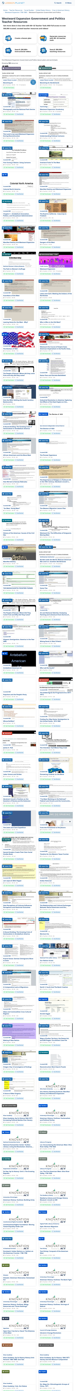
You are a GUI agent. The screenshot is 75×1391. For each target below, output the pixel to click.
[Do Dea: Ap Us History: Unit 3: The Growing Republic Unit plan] (19, 1167)
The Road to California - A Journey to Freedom (53, 215)
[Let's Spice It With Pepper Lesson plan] (19, 876)
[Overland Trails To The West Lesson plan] (56, 158)
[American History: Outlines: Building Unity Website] (19, 1193)
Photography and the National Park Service (19, 109)
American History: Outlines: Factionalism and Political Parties (55, 1119)
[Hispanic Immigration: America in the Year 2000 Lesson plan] (19, 637)
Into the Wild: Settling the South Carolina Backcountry (18, 401)
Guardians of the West (11, 296)
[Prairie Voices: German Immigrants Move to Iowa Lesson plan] (19, 956)
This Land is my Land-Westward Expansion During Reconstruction (18, 135)
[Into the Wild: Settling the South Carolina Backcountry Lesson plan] (19, 397)
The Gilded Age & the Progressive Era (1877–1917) (55, 694)
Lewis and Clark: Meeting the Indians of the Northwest (56, 295)
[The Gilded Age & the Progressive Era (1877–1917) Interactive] (56, 690)
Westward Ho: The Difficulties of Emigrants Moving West (55, 534)
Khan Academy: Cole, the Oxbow (15, 1386)
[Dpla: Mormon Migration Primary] (56, 1220)
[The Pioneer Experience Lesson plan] (56, 450)
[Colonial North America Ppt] (19, 184)
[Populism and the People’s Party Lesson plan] (19, 690)
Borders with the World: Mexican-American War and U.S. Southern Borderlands (55, 561)
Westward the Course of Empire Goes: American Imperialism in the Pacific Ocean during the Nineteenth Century (55, 349)
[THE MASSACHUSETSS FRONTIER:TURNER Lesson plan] (19, 583)
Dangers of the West (47, 242)
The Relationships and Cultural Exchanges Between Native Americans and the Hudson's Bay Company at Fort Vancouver (55, 907)
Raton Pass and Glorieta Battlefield (53, 375)
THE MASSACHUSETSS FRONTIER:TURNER (18, 588)
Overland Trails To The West (50, 163)
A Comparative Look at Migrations (15, 987)
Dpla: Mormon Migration (49, 1227)
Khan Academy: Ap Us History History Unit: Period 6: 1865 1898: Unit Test (18, 1359)
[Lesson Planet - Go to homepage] (14, 3)
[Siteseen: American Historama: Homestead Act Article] (19, 1273)
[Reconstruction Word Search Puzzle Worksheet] (56, 1061)
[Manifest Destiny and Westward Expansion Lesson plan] (56, 184)
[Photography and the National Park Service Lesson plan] (19, 105)
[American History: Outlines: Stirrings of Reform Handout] (56, 1300)
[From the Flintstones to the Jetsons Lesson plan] (56, 823)
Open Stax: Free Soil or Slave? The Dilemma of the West (19, 1332)
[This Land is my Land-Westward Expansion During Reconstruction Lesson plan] (19, 131)
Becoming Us (8, 83)
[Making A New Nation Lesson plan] (19, 1036)
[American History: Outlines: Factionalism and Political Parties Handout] (56, 1113)
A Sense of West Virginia (12, 1094)
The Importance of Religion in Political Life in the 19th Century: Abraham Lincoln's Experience (55, 482)
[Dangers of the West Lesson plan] (56, 238)
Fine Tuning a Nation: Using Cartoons (17, 163)
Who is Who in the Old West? (50, 322)
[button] (68, 3)
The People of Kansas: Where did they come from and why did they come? (19, 374)
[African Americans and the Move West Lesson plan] (19, 450)
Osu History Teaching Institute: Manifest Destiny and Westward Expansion (55, 1093)
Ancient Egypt (45, 1014)
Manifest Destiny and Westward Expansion (55, 189)
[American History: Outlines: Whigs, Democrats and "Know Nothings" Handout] (19, 1300)
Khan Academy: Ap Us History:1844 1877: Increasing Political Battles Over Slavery (18, 1119)
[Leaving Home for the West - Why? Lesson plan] (19, 317)
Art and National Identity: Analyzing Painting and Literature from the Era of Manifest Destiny (54, 615)
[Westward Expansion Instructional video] (56, 264)
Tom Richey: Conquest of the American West (54, 1252)
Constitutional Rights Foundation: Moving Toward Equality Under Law (18, 1226)
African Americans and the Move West (17, 455)
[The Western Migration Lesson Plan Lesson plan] (56, 504)
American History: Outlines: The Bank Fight (56, 1280)
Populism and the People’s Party (15, 695)
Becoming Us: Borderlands (49, 83)
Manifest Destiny (9, 562)
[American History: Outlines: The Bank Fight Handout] (56, 1273)
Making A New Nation (11, 1040)
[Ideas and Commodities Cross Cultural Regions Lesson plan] (19, 1009)
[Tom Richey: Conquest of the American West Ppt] (56, 1246)
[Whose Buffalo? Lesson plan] (19, 716)
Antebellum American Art (12, 668)
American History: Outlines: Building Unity (18, 1200)
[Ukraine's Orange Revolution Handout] (56, 1326)
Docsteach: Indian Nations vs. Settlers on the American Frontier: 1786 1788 (18, 1252)
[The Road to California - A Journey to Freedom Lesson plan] (56, 211)
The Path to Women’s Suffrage (14, 269)
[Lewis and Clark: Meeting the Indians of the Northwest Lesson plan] (56, 291)
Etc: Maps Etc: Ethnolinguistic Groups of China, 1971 (54, 1385)
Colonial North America (11, 189)
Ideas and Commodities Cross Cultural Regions (17, 1013)
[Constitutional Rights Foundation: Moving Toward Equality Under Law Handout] (19, 1220)
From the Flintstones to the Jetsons (53, 828)
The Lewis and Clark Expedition (14, 828)
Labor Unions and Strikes (12, 774)
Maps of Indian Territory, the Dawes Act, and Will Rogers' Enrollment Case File (54, 1039)
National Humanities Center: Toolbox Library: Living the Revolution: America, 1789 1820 (17, 1147)
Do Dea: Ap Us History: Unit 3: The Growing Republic (18, 1172)
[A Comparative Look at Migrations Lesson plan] (19, 982)
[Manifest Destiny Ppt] (19, 557)
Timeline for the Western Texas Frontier (54, 854)
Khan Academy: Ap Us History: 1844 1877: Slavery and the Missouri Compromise (55, 1359)
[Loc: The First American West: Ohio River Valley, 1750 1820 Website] (56, 1167)
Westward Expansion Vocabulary (52, 109)
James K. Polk (8, 748)
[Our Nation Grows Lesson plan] (56, 956)
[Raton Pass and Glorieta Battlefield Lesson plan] (56, 371)
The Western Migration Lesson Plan (53, 508)
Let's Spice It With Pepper (12, 881)
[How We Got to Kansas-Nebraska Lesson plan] (19, 477)
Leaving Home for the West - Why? (15, 322)
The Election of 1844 (10, 349)
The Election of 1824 (47, 429)
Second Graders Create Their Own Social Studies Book (17, 853)
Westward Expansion (47, 269)
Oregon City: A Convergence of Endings (17, 1067)
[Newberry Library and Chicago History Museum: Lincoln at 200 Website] (56, 1193)
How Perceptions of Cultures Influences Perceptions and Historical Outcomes (17, 906)
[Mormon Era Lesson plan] (56, 929)
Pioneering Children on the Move (52, 774)
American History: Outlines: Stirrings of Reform (54, 1305)
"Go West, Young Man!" (11, 508)
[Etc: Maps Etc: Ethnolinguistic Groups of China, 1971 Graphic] (56, 1379)
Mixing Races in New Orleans (50, 641)
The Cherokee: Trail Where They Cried (53, 748)
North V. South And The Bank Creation (54, 987)
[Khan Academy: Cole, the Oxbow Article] (19, 1379)
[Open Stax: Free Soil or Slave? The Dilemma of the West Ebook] (19, 1326)
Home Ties (43, 588)
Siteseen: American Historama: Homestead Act (18, 1279)
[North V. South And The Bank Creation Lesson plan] (56, 982)
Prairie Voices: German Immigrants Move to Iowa (18, 960)
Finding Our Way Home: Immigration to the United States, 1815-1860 (54, 720)
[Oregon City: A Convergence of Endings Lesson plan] (19, 1062)
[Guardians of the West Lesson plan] (19, 291)
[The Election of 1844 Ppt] (19, 344)
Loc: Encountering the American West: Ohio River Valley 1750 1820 (56, 1146)
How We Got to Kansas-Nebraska (15, 482)
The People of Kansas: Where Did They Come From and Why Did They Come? (17, 614)
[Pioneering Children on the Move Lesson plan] (56, 770)
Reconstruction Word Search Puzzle (53, 1067)
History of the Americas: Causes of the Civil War (18, 534)
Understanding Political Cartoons (52, 136)
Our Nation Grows (46, 961)
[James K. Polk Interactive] (19, 743)
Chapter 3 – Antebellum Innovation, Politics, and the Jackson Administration (18, 215)
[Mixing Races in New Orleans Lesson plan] (56, 637)
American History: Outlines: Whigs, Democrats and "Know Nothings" (16, 1305)
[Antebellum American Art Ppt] (19, 663)
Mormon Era (44, 934)
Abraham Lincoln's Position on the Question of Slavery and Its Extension (17, 800)
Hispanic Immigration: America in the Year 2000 (18, 640)
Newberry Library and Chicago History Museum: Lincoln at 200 (54, 1199)
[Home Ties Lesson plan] (56, 583)
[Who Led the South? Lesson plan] (56, 663)
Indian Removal (46, 881)
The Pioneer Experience (48, 455)
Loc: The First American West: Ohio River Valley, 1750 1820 (54, 1172)
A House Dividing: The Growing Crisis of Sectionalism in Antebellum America (17, 428)
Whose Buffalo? (9, 721)
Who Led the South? (47, 668)
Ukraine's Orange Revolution (50, 1333)
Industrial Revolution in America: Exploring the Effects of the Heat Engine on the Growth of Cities (56, 402)
